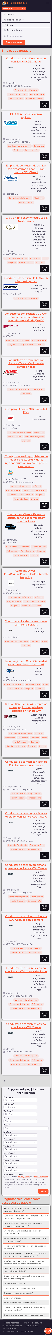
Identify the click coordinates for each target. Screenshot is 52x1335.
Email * (7, 1125)
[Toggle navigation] (48, 3)
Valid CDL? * (9, 1146)
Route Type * (9, 1153)
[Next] (4, 1080)
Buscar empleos (14, 42)
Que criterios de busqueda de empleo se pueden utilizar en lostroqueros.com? (26, 1217)
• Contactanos (31, 1326)
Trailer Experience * (12, 1160)
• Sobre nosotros (11, 1323)
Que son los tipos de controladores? (20, 1288)
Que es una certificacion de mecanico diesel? (24, 1315)
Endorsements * (11, 1167)
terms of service (41, 1177)
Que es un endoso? (12, 1298)
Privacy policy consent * (14, 1174)
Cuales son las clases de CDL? (17, 1283)
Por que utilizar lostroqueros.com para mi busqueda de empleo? (22, 1209)
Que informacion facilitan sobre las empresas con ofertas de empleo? (24, 1277)
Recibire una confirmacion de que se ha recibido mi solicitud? (26, 1247)
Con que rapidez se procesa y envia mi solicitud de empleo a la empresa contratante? (25, 1254)
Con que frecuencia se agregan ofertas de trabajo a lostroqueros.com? (23, 1224)
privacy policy (24, 1177)
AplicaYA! (44, 104)
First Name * (9, 1097)
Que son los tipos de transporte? (18, 1293)
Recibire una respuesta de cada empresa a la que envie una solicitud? (24, 1269)
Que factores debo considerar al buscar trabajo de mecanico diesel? (25, 1308)
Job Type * (8, 1132)
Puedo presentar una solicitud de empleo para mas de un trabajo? (25, 1239)
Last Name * (9, 1104)
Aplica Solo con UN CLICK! (14, 8)
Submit (43, 1191)
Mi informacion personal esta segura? (21, 1302)
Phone (6, 1118)
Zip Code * (8, 1111)
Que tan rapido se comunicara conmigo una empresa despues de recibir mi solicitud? (24, 1262)
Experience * (9, 1139)
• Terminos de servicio (32, 1323)
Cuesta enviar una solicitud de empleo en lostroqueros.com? (22, 1232)
